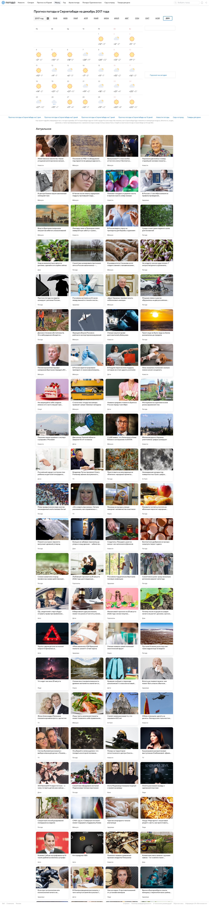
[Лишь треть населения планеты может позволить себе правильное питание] (87, 708)
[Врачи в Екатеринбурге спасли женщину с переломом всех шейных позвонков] (156, 883)
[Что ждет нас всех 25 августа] (52, 674)
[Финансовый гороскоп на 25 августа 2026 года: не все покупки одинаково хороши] (122, 604)
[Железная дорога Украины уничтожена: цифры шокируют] (156, 430)
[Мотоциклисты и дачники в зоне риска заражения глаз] (156, 395)
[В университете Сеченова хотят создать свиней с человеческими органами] (122, 256)
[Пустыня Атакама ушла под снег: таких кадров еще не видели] (156, 639)
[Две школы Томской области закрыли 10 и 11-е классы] (87, 430)
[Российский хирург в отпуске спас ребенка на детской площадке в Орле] (52, 465)
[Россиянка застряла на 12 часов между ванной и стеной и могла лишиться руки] (87, 290)
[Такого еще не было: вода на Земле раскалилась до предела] (156, 325)
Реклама (18, 903)
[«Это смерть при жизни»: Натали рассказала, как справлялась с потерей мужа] (87, 499)
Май (96, 18)
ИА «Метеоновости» (200, 903)
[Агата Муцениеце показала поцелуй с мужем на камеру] (122, 778)
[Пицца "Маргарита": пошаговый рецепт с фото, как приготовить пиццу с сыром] (156, 813)
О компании (10, 903)
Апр (86, 18)
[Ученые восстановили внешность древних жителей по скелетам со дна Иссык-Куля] (87, 674)
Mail (3, 903)
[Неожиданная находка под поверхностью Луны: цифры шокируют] (156, 465)
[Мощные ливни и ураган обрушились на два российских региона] (156, 290)
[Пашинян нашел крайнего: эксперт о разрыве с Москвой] (52, 430)
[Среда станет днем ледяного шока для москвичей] (156, 221)
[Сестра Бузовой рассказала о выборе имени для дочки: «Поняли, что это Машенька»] (52, 743)
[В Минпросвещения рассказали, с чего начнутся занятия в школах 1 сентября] (87, 883)
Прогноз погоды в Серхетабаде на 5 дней (61, 117)
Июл (116, 18)
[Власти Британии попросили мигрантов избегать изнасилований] (52, 221)
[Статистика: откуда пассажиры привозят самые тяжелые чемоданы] (87, 395)
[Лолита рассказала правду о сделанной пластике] (156, 778)
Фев (65, 18)
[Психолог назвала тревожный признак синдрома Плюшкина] (122, 848)
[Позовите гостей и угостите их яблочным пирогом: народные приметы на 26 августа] (156, 499)
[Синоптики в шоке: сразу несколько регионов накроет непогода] (156, 569)
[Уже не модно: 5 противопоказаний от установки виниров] (122, 883)
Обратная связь (178, 903)
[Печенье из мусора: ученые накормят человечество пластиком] (122, 499)
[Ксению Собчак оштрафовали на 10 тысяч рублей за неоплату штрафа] (52, 848)
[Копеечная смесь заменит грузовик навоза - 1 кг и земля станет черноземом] (156, 848)
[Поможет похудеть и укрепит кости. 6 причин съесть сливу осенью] (122, 186)
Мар (76, 18)
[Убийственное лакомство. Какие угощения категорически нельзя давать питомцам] (52, 151)
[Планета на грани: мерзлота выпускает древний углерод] (52, 534)
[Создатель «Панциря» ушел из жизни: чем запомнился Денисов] (122, 534)
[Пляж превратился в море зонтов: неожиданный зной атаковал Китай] (52, 499)
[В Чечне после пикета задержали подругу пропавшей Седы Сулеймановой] (87, 186)
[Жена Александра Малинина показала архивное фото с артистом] (52, 708)
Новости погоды (162, 117)
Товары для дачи (194, 117)
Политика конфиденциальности (141, 903)
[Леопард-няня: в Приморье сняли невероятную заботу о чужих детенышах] (87, 221)
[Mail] (3, 2)
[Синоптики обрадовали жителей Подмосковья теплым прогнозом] (87, 778)
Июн (106, 18)
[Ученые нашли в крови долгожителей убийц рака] (122, 325)
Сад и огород (178, 117)
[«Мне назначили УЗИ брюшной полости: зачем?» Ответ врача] (87, 639)
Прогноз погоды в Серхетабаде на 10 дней (135, 117)
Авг (127, 18)
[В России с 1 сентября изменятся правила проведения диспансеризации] (156, 186)
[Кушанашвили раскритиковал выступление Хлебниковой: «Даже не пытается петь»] (156, 743)
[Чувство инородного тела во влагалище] (122, 813)
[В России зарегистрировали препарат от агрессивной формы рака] (87, 360)
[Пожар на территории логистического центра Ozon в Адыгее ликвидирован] (122, 743)
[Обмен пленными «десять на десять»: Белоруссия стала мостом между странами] (156, 708)
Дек (168, 18)
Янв (55, 18)
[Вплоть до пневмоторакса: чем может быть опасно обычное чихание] (156, 674)
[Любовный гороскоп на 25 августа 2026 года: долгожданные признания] (87, 569)
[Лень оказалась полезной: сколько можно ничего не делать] (156, 360)
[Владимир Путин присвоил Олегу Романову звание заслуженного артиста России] (87, 465)
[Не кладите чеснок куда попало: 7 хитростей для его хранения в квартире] (156, 256)
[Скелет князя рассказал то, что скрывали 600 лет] (122, 708)
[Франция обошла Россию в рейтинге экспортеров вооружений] (87, 325)
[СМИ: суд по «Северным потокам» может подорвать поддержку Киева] (87, 813)
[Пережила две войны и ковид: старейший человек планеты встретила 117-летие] (156, 151)
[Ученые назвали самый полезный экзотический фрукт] (122, 639)
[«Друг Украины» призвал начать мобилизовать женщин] (122, 290)
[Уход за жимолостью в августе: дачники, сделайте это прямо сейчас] (52, 256)
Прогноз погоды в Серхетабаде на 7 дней (98, 117)
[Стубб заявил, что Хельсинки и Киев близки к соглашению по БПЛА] (122, 430)
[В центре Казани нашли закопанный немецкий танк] (52, 186)
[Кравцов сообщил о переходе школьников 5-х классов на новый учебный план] (122, 674)
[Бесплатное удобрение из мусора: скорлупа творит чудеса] (156, 534)
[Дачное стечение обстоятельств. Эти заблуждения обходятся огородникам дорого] (52, 325)
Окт (147, 18)
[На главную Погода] (10, 2)
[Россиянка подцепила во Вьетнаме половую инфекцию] (122, 569)
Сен (137, 18)
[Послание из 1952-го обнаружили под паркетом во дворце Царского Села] (87, 151)
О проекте (126, 903)
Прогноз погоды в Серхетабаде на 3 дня (24, 117)
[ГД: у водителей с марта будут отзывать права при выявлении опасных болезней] (52, 604)
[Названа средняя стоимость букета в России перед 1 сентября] (122, 395)
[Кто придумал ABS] (87, 848)
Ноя (157, 18)
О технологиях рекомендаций (162, 903)
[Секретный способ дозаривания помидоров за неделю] (52, 813)
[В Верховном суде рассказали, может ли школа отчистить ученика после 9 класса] (87, 604)
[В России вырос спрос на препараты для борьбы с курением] (122, 221)
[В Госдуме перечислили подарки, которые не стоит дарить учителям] (122, 360)
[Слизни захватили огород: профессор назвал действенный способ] (52, 569)
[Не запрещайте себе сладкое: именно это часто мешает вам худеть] (52, 395)
